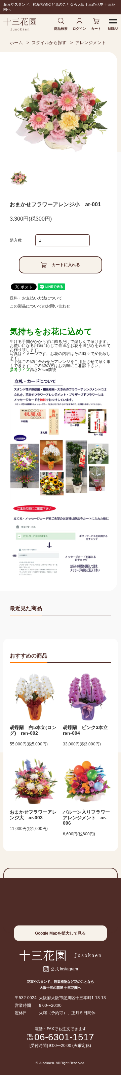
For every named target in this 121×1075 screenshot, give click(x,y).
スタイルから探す (49, 42)
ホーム (16, 42)
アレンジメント (90, 42)
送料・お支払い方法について (36, 298)
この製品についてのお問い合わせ (40, 306)
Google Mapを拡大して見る (60, 933)
